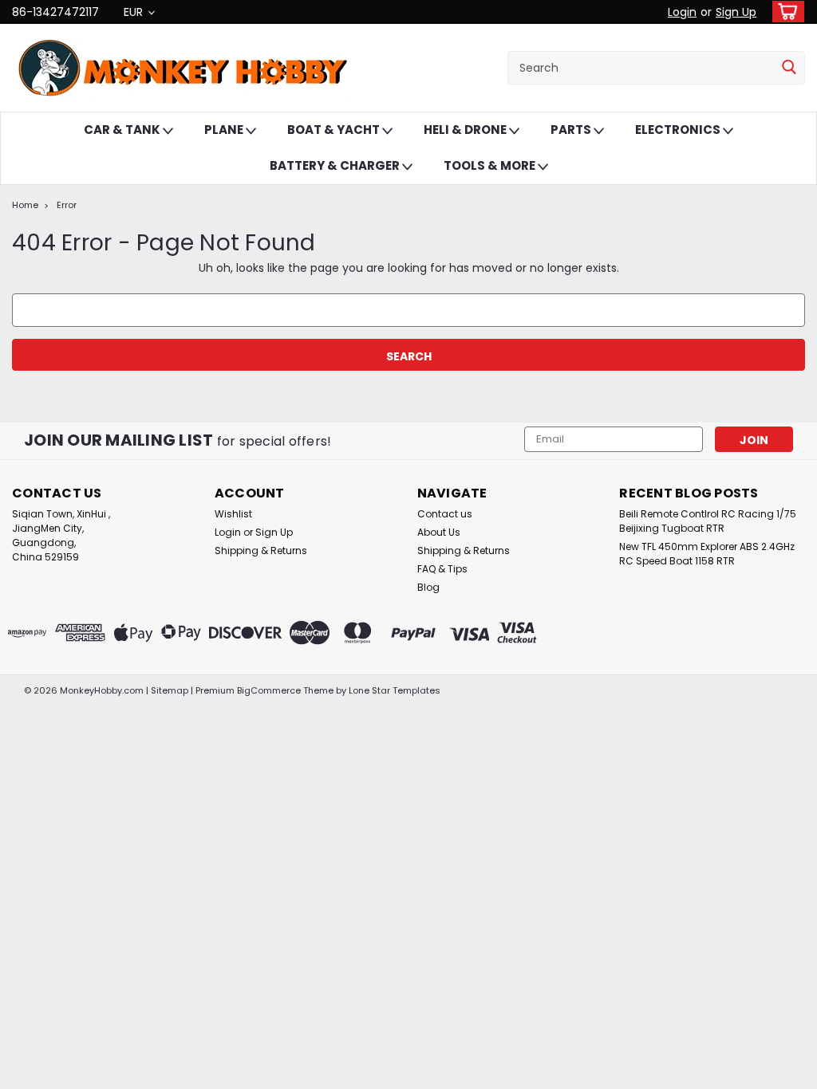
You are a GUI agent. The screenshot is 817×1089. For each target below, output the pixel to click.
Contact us (444, 514)
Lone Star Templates (394, 690)
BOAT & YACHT (334, 129)
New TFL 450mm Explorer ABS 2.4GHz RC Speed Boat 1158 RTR (707, 554)
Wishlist (233, 514)
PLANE (225, 129)
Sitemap (169, 690)
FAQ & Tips (442, 569)
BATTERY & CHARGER (336, 165)
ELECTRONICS (679, 129)
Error (67, 205)
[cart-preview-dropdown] (784, 11)
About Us (438, 532)
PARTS (572, 129)
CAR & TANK (123, 129)
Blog (428, 587)
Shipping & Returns (261, 550)
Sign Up (736, 12)
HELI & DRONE (466, 129)
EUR (135, 12)
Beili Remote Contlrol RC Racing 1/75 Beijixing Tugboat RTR (707, 521)
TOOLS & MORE (491, 165)
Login (682, 12)
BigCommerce (269, 690)
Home (25, 205)
